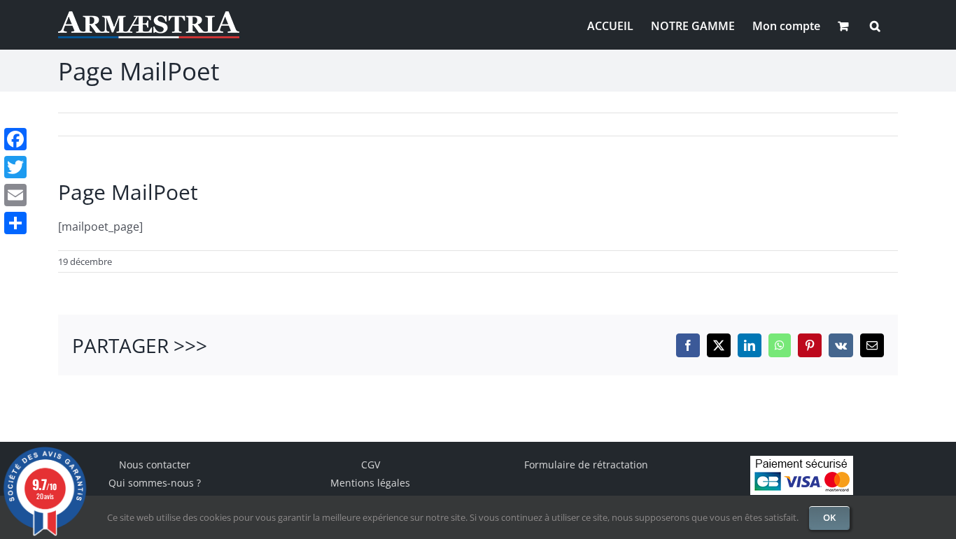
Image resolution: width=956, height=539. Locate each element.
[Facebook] (15, 139)
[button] (875, 24)
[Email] (15, 195)
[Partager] (15, 223)
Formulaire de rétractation (586, 464)
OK (829, 517)
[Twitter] (15, 167)
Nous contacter (154, 464)
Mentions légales (370, 482)
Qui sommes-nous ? (154, 482)
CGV (370, 464)
